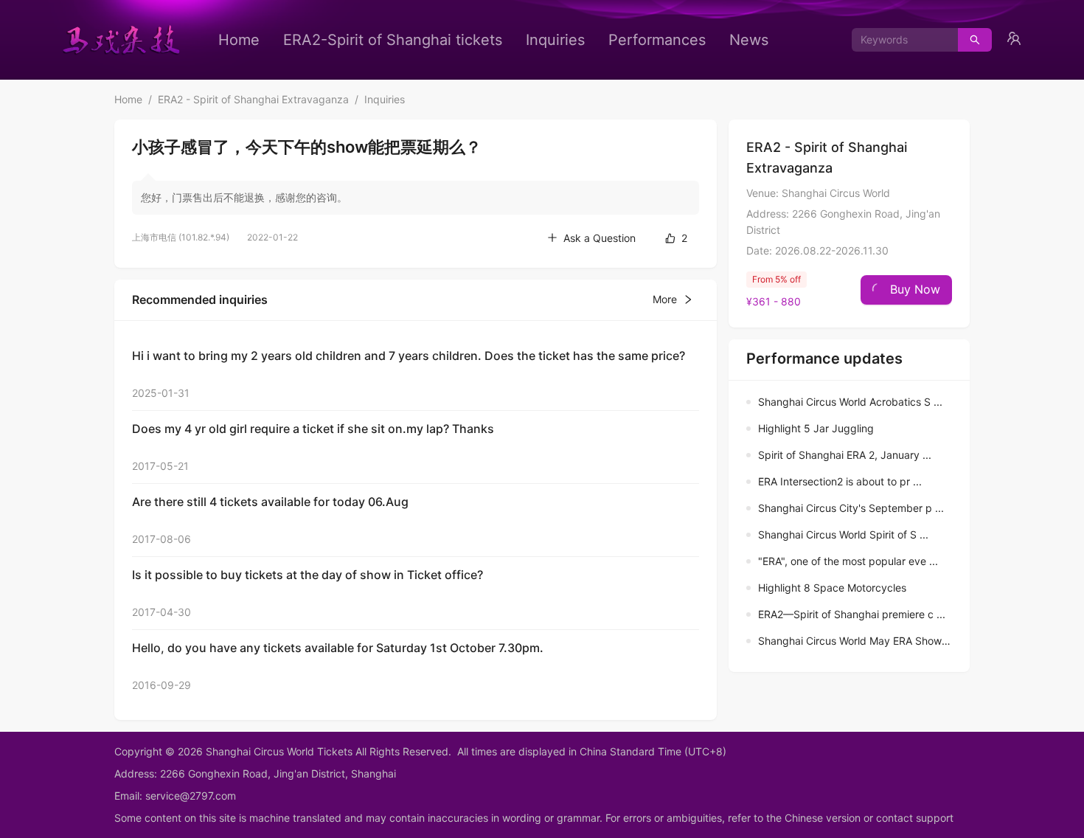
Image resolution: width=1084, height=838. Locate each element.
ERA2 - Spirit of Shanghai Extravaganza (253, 99)
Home (239, 40)
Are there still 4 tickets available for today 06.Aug (270, 501)
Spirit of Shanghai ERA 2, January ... (844, 455)
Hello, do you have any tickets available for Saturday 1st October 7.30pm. (337, 647)
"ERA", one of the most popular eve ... (848, 561)
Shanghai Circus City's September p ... (851, 508)
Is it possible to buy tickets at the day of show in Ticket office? (307, 574)
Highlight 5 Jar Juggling (816, 428)
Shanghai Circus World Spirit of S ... (843, 534)
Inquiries (555, 40)
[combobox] (899, 40)
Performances (657, 40)
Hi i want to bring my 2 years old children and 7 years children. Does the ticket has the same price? (408, 355)
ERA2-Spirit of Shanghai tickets (392, 40)
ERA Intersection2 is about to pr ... (840, 481)
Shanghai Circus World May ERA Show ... (855, 640)
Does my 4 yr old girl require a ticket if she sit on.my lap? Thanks (313, 428)
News (748, 40)
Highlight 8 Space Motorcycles (832, 587)
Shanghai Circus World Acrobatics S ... (850, 401)
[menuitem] (238, 40)
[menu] (493, 40)
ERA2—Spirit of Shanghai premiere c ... (851, 614)
